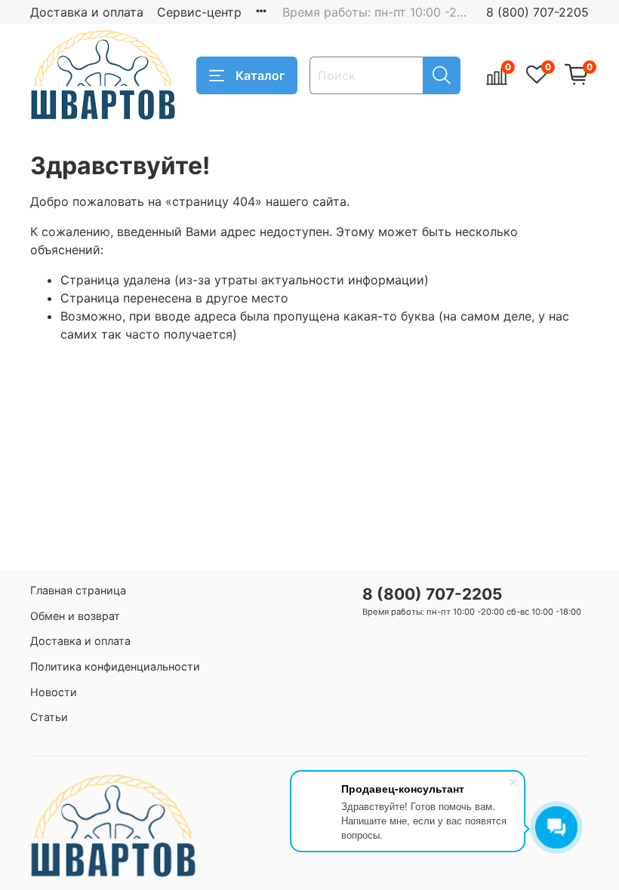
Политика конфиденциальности (115, 666)
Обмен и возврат (75, 615)
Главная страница (78, 590)
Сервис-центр (199, 12)
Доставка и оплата (86, 12)
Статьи (49, 716)
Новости (53, 692)
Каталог (260, 75)
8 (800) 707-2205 (537, 12)
